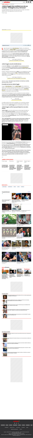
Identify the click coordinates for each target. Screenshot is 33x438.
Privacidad (23, 427)
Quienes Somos (12, 427)
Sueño (15, 186)
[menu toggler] (2, 2)
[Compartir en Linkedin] (28, 45)
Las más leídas (5, 293)
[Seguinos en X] (30, 2)
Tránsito (21, 429)
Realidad (22, 186)
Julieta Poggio (4, 186)
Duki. (16, 72)
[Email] (30, 45)
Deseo (18, 186)
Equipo (27, 427)
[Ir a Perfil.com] (29, 0)
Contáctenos (18, 427)
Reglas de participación (14, 429)
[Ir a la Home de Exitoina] (7, 2)
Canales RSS (6, 427)
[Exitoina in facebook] (28, 2)
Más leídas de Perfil (6, 332)
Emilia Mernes (25, 67)
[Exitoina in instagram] (26, 2)
